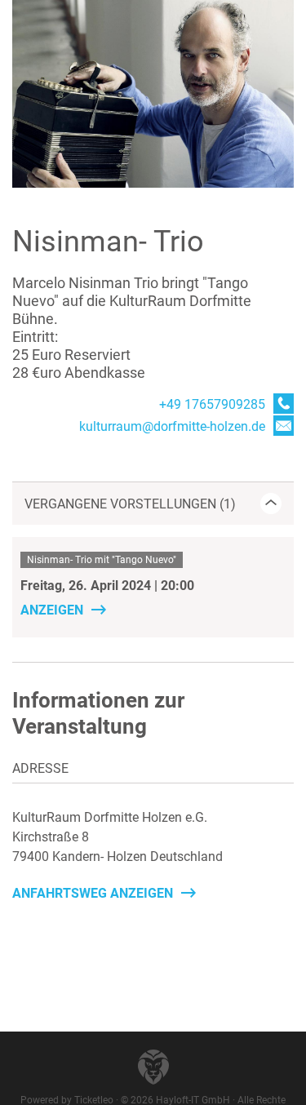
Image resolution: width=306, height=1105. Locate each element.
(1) (130, 504)
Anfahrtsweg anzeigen (92, 893)
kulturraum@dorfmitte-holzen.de (172, 426)
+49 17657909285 (212, 404)
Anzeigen (51, 610)
